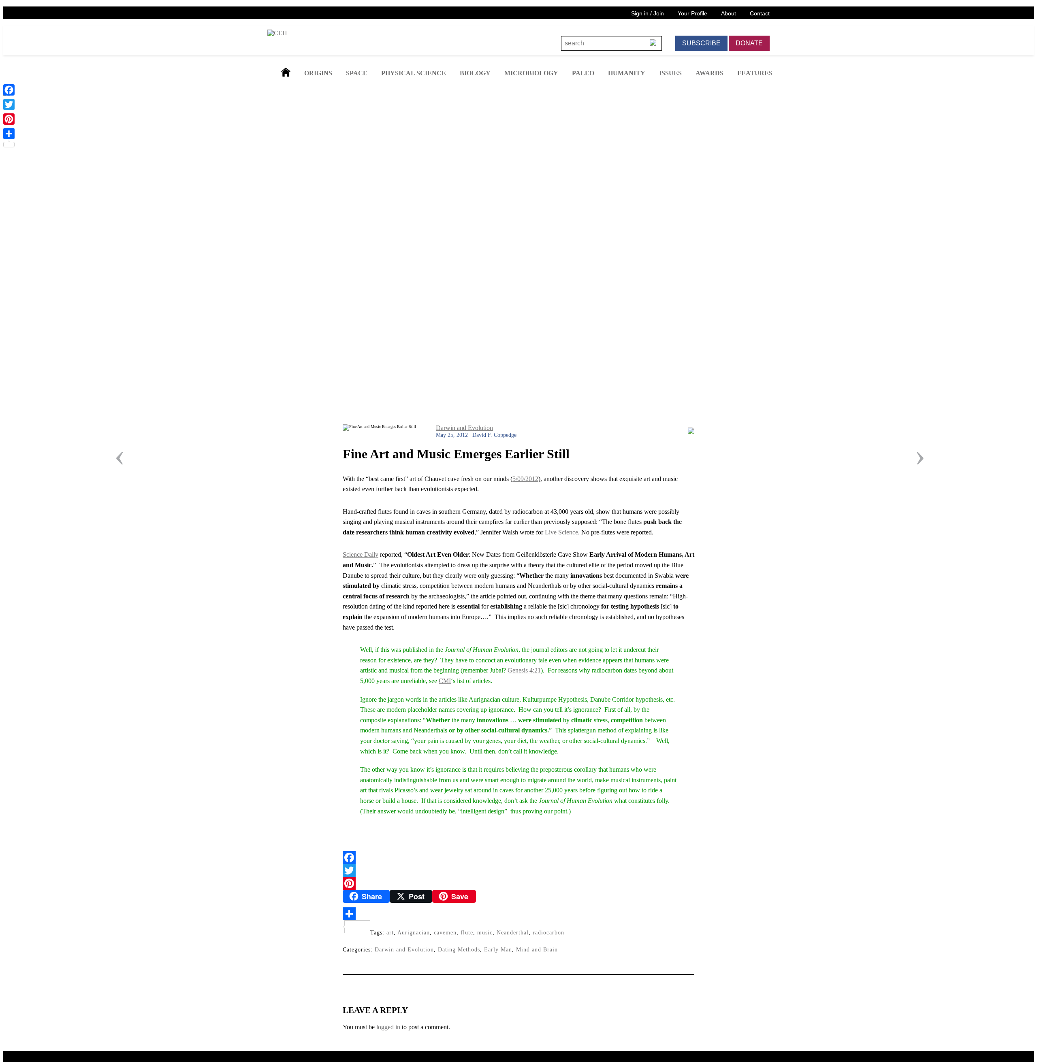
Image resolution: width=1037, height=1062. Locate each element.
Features (754, 73)
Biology (475, 73)
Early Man (498, 949)
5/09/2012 (525, 478)
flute (467, 932)
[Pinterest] (518, 883)
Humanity (626, 73)
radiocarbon (548, 932)
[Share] (518, 913)
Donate (749, 43)
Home (285, 72)
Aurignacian (413, 932)
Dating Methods (459, 949)
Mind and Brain (537, 949)
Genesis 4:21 (524, 670)
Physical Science (413, 73)
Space (356, 73)
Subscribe (701, 43)
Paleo (583, 73)
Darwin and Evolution (464, 427)
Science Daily (360, 554)
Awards (709, 73)
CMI (445, 680)
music (485, 932)
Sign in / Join (647, 13)
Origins (318, 73)
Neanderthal (513, 932)
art (390, 932)
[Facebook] (518, 857)
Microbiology (531, 73)
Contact (760, 13)
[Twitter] (518, 870)
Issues (670, 73)
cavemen (445, 932)
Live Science (561, 532)
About (728, 13)
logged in (388, 1027)
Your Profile (692, 13)
